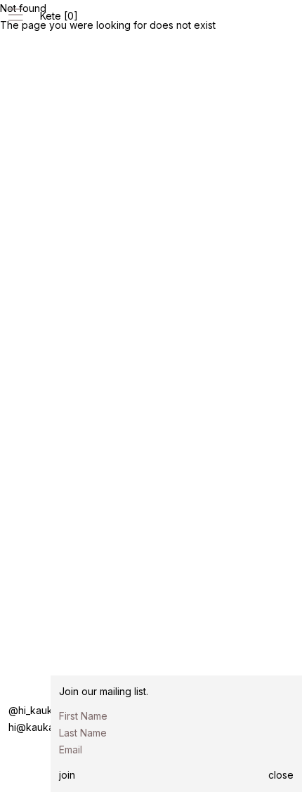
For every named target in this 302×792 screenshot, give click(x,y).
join (67, 775)
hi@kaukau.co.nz (47, 727)
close (281, 775)
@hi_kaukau (36, 710)
